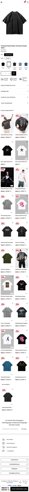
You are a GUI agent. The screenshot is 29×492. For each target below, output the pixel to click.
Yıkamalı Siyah (8, 54)
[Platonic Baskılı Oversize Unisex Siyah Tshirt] (21, 339)
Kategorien (14, 468)
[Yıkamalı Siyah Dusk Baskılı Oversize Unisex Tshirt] (7, 231)
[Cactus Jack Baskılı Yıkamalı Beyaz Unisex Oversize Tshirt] (7, 312)
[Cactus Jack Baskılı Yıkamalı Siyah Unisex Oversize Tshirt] (21, 231)
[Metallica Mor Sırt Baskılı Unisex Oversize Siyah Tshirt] (21, 258)
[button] (2, 22)
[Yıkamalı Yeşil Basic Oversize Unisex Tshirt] (7, 258)
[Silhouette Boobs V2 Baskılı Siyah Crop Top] (7, 177)
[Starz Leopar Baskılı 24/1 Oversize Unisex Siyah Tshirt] (7, 150)
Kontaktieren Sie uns (14, 473)
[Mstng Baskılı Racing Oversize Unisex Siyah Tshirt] (21, 285)
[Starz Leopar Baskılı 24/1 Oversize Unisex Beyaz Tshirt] (21, 150)
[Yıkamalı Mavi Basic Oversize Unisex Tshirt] (7, 366)
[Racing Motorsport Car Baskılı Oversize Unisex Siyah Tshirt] (21, 366)
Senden (24, 429)
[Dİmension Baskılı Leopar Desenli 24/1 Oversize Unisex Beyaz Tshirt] (7, 285)
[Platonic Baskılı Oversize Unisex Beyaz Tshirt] (21, 204)
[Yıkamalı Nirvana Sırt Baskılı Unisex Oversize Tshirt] (7, 123)
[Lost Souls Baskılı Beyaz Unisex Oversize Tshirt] (7, 339)
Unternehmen (14, 459)
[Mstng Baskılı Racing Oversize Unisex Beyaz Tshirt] (21, 177)
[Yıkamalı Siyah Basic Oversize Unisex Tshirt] (8, 397)
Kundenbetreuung (14, 464)
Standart (8, 58)
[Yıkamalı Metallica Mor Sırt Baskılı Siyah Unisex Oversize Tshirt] (21, 123)
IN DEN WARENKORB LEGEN (19, 489)
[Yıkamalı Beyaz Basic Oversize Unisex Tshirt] (7, 204)
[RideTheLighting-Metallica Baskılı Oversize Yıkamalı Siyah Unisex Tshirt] (21, 312)
